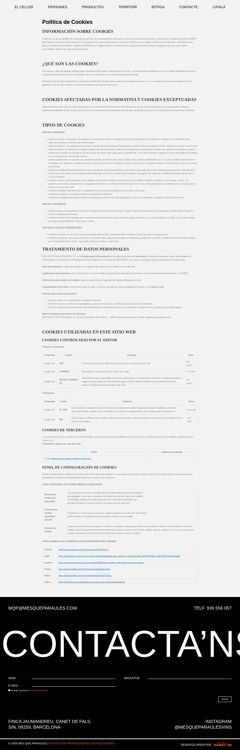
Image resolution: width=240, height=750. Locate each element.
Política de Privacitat (38, 690)
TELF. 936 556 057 (213, 608)
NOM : (12, 678)
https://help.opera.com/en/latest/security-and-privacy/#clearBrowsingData (92, 582)
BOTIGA (158, 7)
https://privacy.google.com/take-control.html (71, 458)
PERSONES (57, 7)
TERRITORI (127, 7)
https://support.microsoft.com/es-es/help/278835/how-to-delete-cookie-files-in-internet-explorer (101, 562)
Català (219, 7)
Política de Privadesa (65, 743)
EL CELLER (24, 7)
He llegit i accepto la (29, 690)
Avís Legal (92, 743)
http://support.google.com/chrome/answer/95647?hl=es (84, 549)
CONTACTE (188, 7)
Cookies (108, 743)
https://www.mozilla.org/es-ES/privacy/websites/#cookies (84, 569)
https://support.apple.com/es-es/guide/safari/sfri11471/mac (85, 575)
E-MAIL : (14, 685)
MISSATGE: (132, 678)
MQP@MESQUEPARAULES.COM (42, 608)
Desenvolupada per (196, 744)
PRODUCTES (93, 7)
